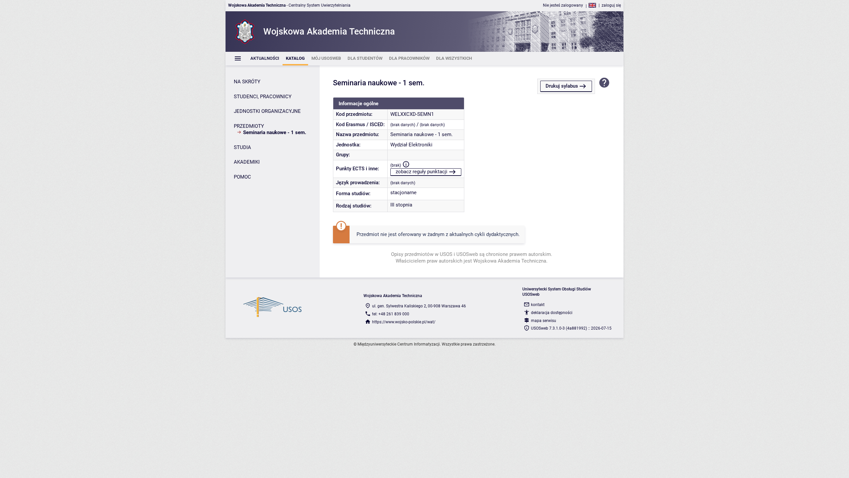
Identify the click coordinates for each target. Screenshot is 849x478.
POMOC (242, 177)
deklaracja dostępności (551, 312)
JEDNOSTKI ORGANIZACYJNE (267, 111)
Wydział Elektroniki (411, 145)
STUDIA (242, 147)
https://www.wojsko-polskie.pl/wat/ (403, 322)
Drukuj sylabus (562, 86)
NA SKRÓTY (247, 82)
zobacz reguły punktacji (421, 172)
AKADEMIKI (247, 162)
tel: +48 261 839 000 (390, 314)
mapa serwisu (543, 320)
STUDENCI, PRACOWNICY (263, 97)
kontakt (538, 304)
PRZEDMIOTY (249, 126)
